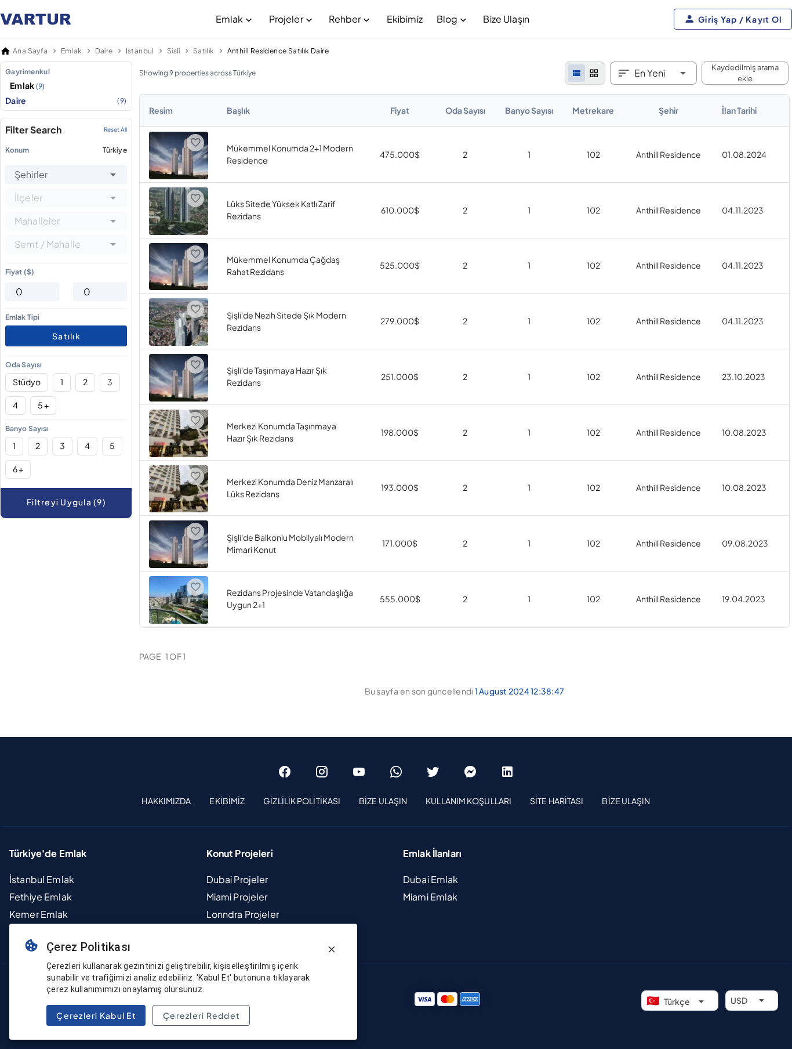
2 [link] (465, 154)
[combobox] (66, 174)
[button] (113, 175)
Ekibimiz (405, 19)
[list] (576, 73)
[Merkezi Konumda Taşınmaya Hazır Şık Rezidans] (178, 453)
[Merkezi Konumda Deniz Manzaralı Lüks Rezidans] (178, 509)
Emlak (230, 19)
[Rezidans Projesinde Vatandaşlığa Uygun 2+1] (178, 620)
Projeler (286, 19)
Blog (447, 19)
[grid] (593, 73)
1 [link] (529, 154)
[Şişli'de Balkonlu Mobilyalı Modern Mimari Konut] (178, 564)
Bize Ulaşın (506, 19)
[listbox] (66, 86)
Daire (66, 100)
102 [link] (593, 154)
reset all (115, 129)
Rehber (345, 19)
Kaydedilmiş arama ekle (745, 73)
